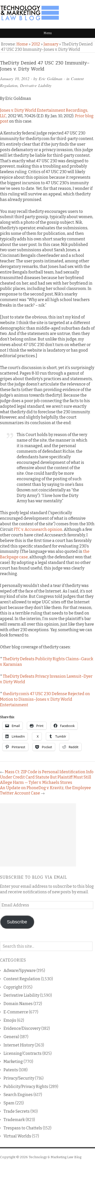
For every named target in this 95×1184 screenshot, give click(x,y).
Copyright (13, 987)
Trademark (14, 1119)
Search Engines (18, 1094)
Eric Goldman (50, 78)
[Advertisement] (38, 835)
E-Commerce (16, 1012)
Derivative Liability (35, 85)
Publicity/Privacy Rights (26, 1086)
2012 (35, 44)
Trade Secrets (17, 1111)
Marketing (13, 1061)
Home (22, 44)
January (51, 44)
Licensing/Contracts (23, 1053)
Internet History (19, 1045)
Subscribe (17, 921)
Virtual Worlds (17, 1136)
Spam (9, 1103)
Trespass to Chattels (23, 1128)
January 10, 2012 (14, 78)
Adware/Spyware (20, 970)
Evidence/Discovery (22, 1028)
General (11, 1036)
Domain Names (18, 1003)
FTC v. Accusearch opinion (38, 529)
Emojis (10, 1020)
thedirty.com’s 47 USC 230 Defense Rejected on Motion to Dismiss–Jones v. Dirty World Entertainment (45, 699)
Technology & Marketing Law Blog (55, 1157)
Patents (11, 1069)
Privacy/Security (19, 1078)
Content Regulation (22, 978)
